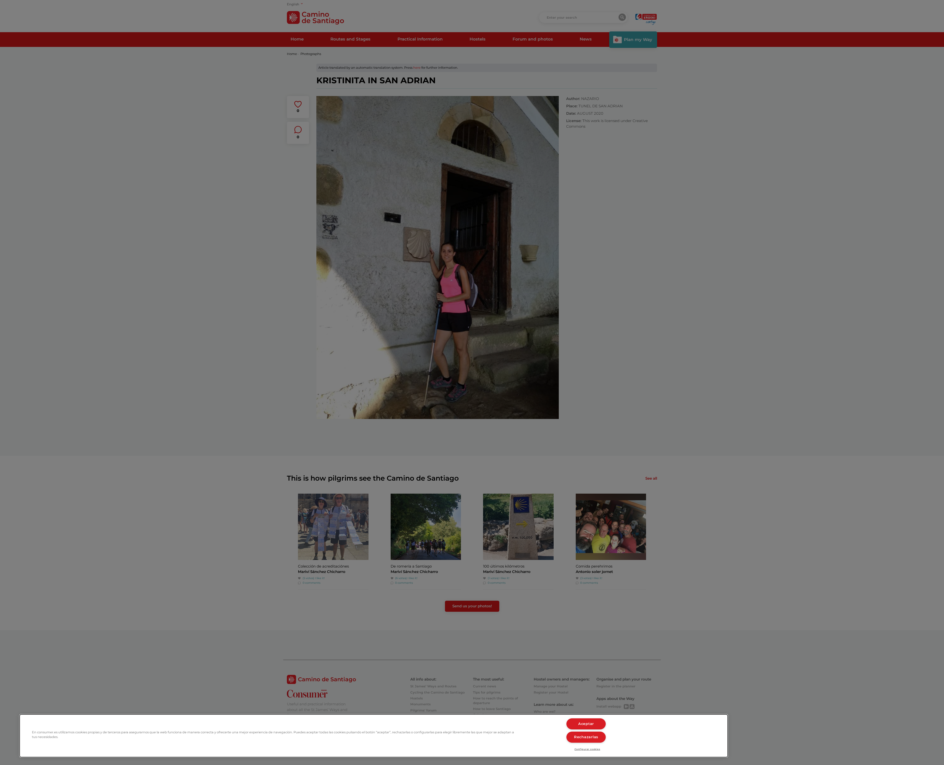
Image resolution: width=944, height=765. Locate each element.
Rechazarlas (586, 737)
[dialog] (374, 735)
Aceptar (586, 724)
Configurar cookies (587, 749)
